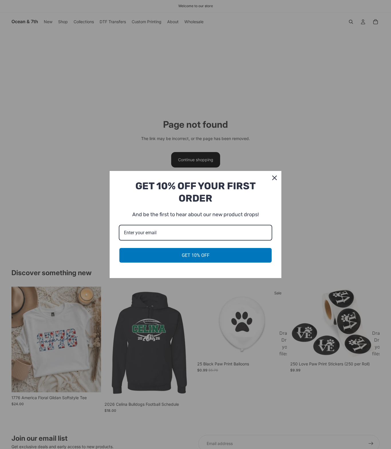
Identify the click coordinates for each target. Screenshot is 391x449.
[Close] (274, 178)
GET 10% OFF (196, 255)
